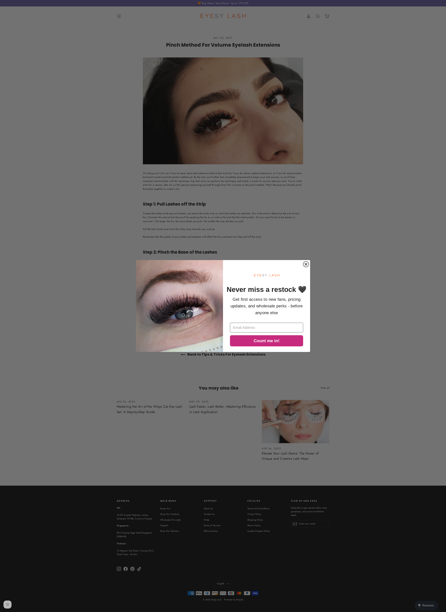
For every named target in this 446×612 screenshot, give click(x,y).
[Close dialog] (306, 264)
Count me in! (266, 340)
